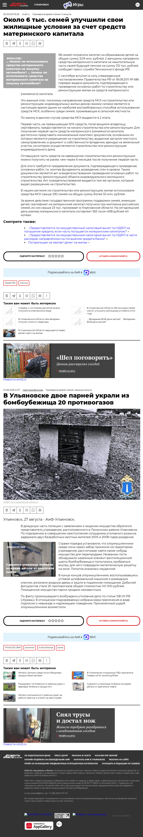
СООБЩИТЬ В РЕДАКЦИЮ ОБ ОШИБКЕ (121, 763)
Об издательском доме (37, 755)
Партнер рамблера (121, 816)
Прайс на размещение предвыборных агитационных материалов (61, 763)
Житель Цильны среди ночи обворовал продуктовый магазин (40, 674)
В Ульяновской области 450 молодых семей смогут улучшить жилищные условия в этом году (111, 311)
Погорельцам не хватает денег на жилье (57, 242)
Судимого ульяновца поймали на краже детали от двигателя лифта (109, 685)
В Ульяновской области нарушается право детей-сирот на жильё (41, 331)
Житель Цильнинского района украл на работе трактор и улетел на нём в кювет (40, 696)
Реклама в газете (81, 755)
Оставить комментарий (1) (113, 256)
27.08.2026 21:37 (11, 390)
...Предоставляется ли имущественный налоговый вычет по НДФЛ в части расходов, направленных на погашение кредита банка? (80, 237)
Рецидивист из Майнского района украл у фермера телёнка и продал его (41, 685)
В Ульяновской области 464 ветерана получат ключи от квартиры (38, 320)
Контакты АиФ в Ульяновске (89, 759)
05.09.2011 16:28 (11, 14)
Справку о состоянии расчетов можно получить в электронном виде (39, 309)
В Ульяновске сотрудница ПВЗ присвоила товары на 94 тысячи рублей (110, 674)
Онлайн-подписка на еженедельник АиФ (47, 759)
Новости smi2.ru (15, 379)
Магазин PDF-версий (106, 755)
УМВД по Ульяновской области (20, 502)
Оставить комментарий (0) (113, 621)
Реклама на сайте (119, 759)
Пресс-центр (61, 755)
